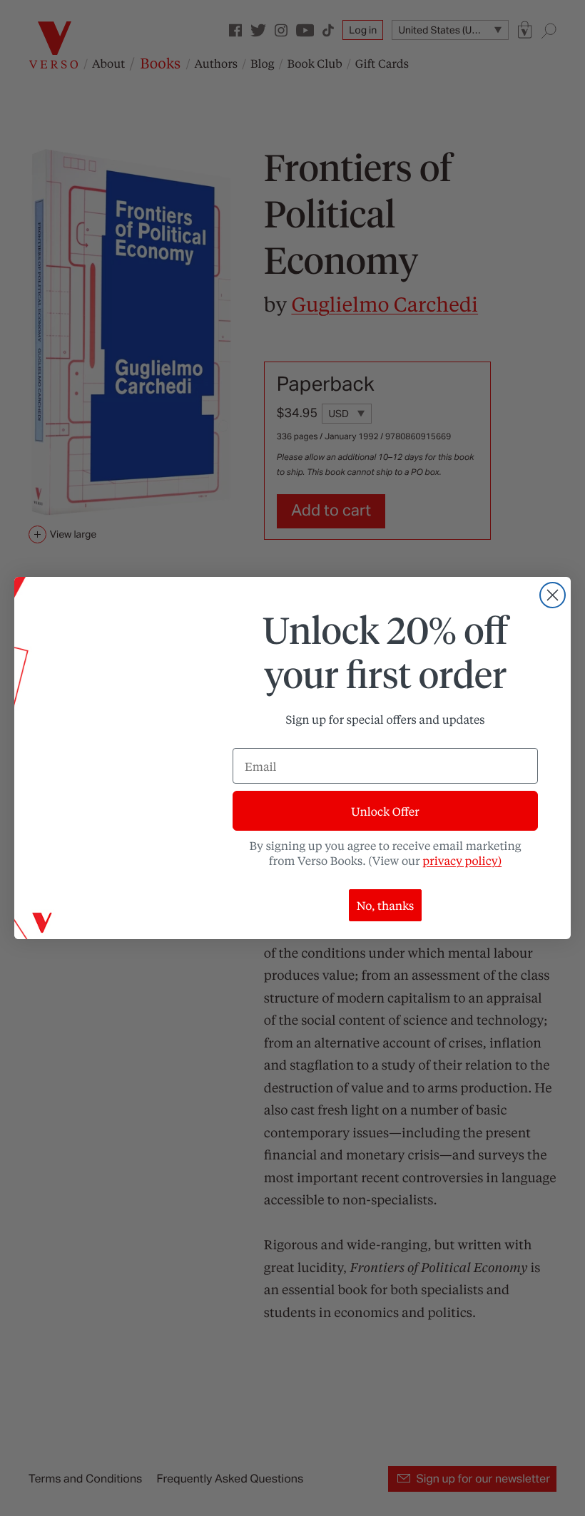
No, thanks (385, 905)
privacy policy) (462, 860)
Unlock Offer (385, 811)
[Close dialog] (552, 595)
